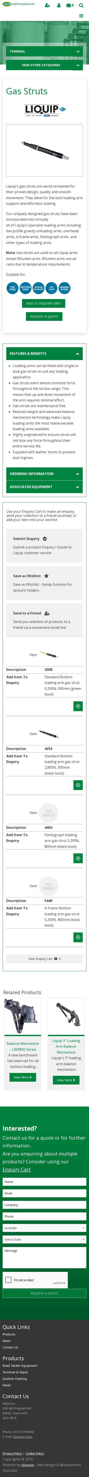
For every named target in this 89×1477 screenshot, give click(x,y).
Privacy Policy (12, 1453)
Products (9, 1334)
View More (22, 1077)
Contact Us (10, 1347)
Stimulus (27, 1465)
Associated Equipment (31, 486)
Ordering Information (32, 473)
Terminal (17, 51)
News (7, 1341)
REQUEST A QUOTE (44, 316)
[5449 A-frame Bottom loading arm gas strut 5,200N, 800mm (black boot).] (48, 885)
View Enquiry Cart (44, 959)
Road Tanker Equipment (20, 1366)
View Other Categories (41, 65)
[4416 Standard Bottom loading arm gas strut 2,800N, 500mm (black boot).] (48, 733)
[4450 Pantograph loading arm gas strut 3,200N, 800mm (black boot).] (48, 812)
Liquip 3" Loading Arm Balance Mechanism (66, 1046)
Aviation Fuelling (15, 1379)
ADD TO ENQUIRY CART (43, 303)
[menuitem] (44, 1334)
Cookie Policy (34, 1453)
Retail (7, 1385)
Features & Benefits (28, 353)
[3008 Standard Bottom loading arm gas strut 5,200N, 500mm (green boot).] (48, 654)
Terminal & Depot (15, 1372)
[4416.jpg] (44, 150)
